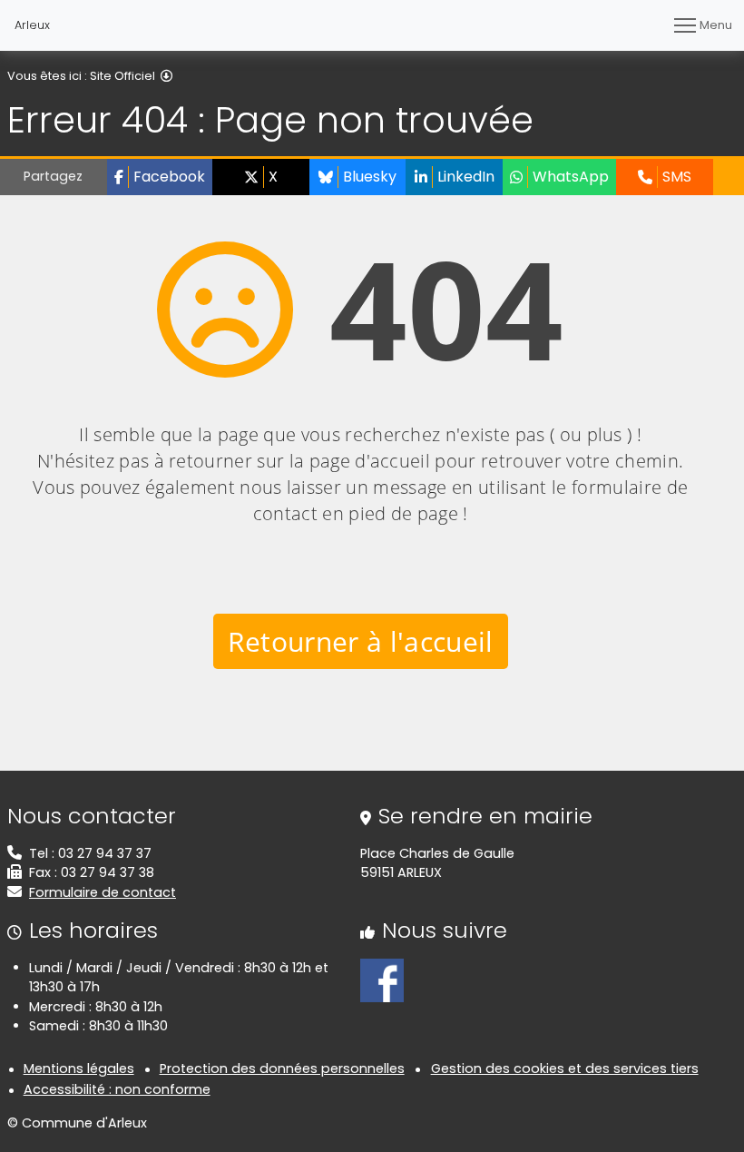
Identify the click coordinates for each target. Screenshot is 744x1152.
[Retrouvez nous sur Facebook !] (382, 979)
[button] (159, 177)
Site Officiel (122, 76)
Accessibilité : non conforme (117, 1089)
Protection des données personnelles (282, 1068)
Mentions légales (79, 1068)
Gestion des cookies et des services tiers (565, 1068)
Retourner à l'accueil (361, 641)
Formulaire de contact (102, 892)
